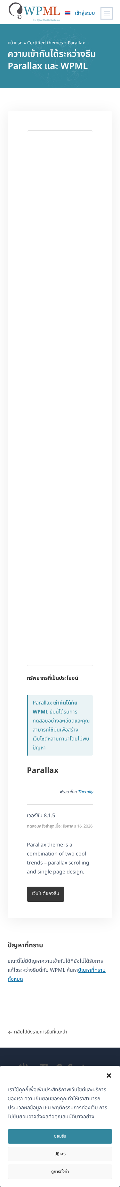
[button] (109, 1075)
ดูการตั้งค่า (60, 1171)
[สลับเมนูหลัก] (106, 13)
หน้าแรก (15, 43)
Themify (85, 792)
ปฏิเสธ (60, 1154)
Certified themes (45, 43)
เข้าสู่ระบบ (85, 13)
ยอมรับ (60, 1136)
